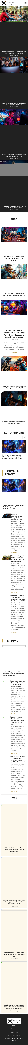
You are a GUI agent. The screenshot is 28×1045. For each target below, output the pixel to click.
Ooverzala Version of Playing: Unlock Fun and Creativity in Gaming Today (14, 52)
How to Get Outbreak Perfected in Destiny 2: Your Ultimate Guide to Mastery (18, 683)
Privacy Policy (14, 1032)
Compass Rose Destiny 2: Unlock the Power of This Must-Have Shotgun (14, 206)
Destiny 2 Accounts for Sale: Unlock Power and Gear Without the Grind (14, 155)
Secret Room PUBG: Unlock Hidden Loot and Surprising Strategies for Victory (14, 954)
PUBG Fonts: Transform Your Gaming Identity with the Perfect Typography (14, 849)
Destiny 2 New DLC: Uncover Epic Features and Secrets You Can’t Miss (14, 103)
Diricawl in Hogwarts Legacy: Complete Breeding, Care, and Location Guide (18, 558)
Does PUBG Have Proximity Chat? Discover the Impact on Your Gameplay (14, 258)
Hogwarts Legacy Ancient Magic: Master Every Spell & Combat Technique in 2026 (12, 457)
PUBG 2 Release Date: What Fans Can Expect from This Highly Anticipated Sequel (14, 901)
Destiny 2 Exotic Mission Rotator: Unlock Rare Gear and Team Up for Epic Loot (18, 720)
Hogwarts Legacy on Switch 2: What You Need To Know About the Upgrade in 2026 (18, 598)
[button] (25, 3)
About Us (14, 1025)
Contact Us (14, 1029)
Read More (14, 352)
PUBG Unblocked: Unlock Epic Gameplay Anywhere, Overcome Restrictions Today (14, 333)
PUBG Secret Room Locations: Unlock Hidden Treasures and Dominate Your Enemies (14, 1006)
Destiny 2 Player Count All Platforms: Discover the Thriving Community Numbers (13, 673)
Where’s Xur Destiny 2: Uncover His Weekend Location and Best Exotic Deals (18, 759)
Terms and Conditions (14, 1035)
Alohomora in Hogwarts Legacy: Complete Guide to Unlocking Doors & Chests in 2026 (17, 518)
